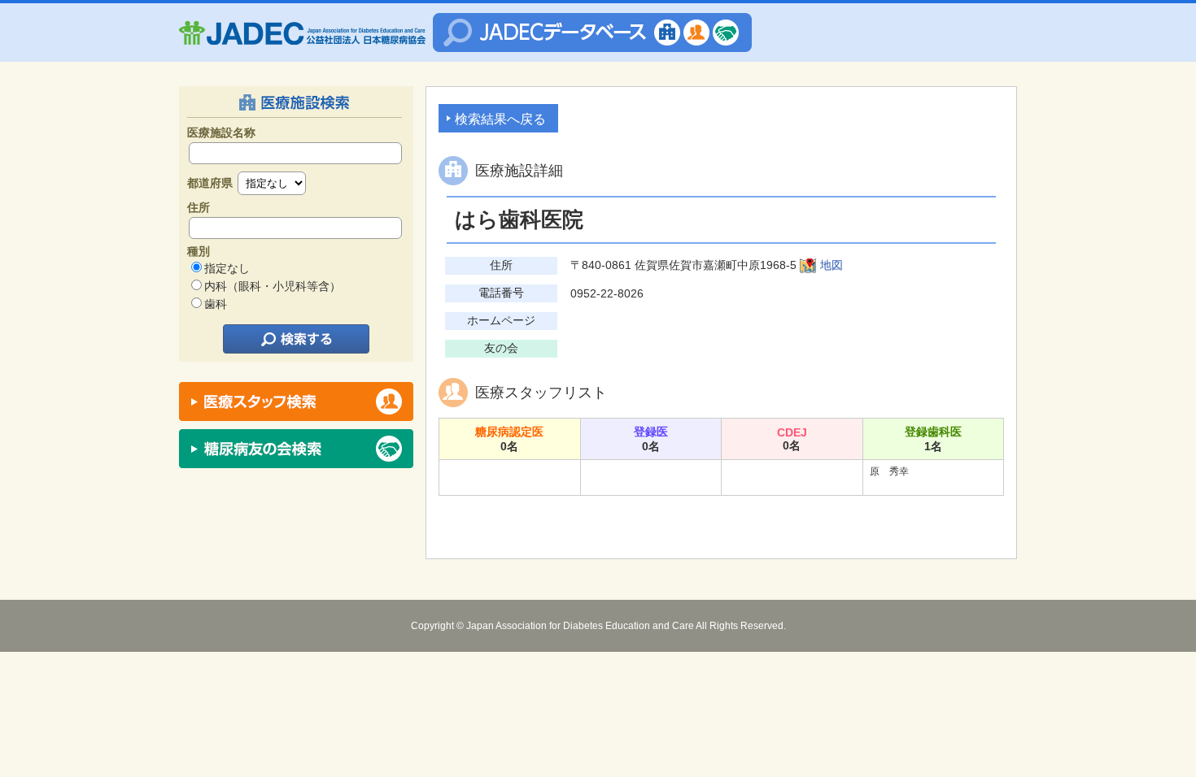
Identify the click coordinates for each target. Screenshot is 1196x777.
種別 (198, 251)
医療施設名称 (221, 132)
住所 (198, 207)
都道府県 (210, 182)
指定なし (227, 268)
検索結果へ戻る (500, 119)
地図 (831, 264)
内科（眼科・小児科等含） (272, 286)
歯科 (215, 303)
